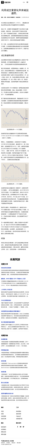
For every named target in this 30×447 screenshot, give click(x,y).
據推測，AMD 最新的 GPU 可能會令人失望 (13, 278)
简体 (24, 2)
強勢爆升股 (19, 418)
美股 (2, 411)
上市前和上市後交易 (6, 289)
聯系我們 (3, 427)
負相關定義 (4, 339)
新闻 (2, 17)
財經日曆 (3, 418)
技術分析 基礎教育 (11, 17)
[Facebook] (17, 427)
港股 (2, 414)
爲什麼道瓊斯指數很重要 (8, 322)
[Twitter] (23, 427)
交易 (5, 17)
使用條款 (3, 429)
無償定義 (3, 371)
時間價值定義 (5, 350)
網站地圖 (3, 434)
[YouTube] (20, 427)
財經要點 (18, 411)
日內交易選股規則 (6, 300)
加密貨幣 (3, 416)
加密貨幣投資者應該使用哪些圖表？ (11, 311)
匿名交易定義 (5, 382)
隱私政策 (3, 432)
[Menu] (27, 2)
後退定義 (3, 361)
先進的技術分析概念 (20, 17)
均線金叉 (18, 416)
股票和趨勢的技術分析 (7, 393)
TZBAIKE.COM (7, 441)
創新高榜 (18, 414)
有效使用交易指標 (6, 268)
